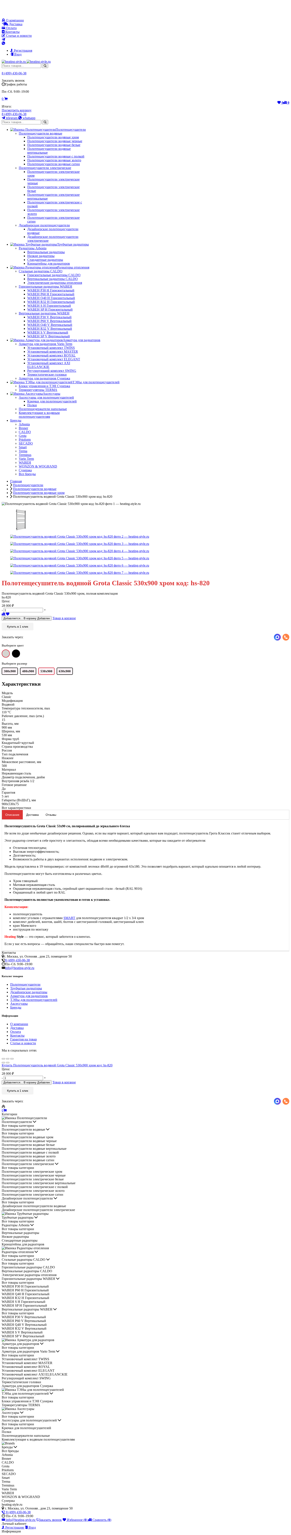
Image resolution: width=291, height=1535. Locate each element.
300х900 (10, 671)
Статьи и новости (18, 35)
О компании (14, 20)
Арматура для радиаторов (29, 996)
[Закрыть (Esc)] (3, 1058)
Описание (12, 814)
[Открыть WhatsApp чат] (3, 43)
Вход (17, 54)
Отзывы (51, 814)
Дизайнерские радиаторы (28, 992)
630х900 (65, 671)
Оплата (11, 28)
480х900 (28, 671)
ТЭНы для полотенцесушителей (33, 1000)
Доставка (15, 24)
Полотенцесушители (25, 984)
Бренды (15, 1007)
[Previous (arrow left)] (3, 1062)
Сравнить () (101, 1520)
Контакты (12, 32)
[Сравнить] (4, 614)
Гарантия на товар (23, 1039)
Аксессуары (19, 1003)
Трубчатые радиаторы (26, 988)
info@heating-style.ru (19, 968)
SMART (69, 918)
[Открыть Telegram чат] (3, 39)
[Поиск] (45, 66)
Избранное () (77, 1520)
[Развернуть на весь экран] (7, 1058)
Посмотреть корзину (17, 110)
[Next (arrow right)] (7, 1062)
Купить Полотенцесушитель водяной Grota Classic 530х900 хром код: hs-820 (57, 1065)
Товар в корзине (64, 618)
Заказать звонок (50, 1520)
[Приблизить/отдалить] (12, 1058)
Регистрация (22, 50)
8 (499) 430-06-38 (14, 73)
